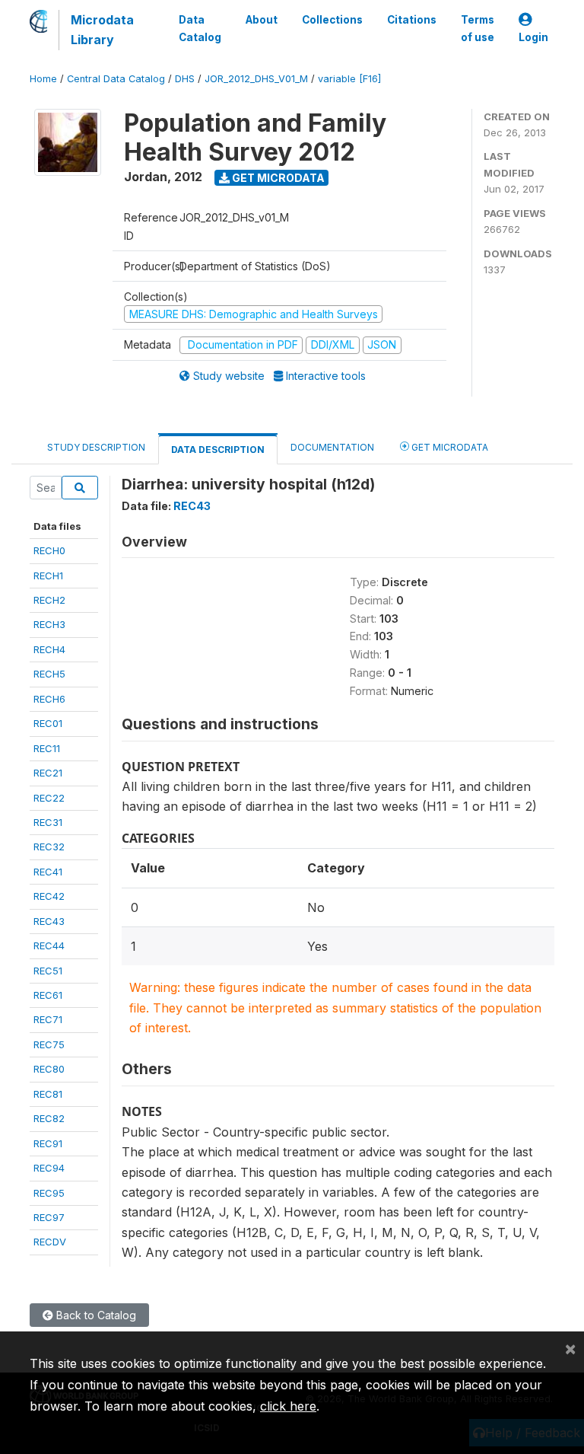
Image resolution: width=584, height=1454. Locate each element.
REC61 (47, 995)
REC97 (49, 1217)
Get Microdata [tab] (448, 447)
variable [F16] (349, 78)
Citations (411, 20)
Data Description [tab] (218, 449)
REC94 (49, 1168)
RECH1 (48, 575)
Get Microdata (277, 177)
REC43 (49, 921)
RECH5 (49, 674)
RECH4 (49, 649)
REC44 (49, 945)
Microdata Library (102, 29)
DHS (185, 78)
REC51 (47, 971)
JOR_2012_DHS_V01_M (256, 78)
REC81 (47, 1094)
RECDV (49, 1242)
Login (533, 37)
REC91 (47, 1143)
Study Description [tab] (96, 447)
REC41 (47, 872)
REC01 (47, 723)
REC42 (49, 896)
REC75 (49, 1044)
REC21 (47, 773)
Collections (332, 20)
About (262, 20)
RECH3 (49, 624)
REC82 (49, 1118)
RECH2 (49, 600)
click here (288, 1406)
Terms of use (477, 28)
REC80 (49, 1069)
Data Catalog (200, 28)
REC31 (47, 822)
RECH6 (49, 699)
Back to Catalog (94, 1315)
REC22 (49, 798)
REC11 (46, 748)
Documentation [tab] (332, 447)
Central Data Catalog (116, 78)
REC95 (49, 1193)
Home (43, 78)
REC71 (47, 1019)
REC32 (49, 846)
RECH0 (49, 550)
